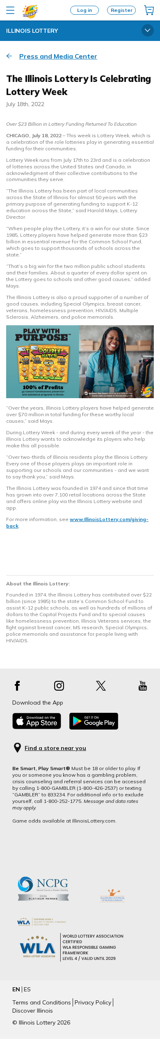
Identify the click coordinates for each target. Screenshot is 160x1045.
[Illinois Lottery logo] (30, 17)
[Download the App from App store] (36, 727)
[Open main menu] (10, 10)
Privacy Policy (93, 1002)
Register (122, 10)
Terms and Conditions (41, 1002)
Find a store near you (55, 748)
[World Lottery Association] (80, 922)
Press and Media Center (58, 56)
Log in (84, 10)
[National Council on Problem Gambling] (50, 909)
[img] (149, 10)
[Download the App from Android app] (93, 727)
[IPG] (112, 909)
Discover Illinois (32, 1010)
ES (27, 989)
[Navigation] (148, 31)
